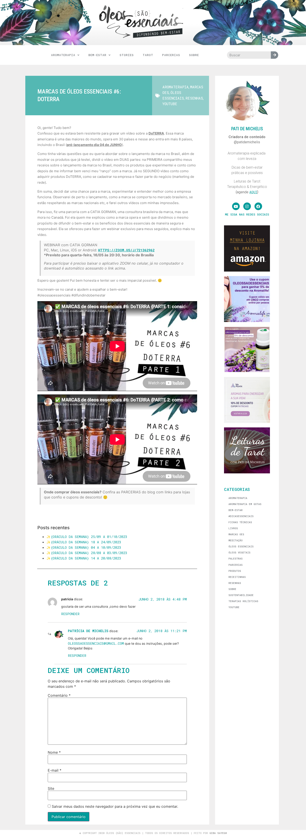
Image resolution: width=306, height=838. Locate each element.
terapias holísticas (243, 601)
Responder (70, 614)
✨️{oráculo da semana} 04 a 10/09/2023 (83, 547)
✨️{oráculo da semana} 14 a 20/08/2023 (83, 558)
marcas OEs (236, 534)
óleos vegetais (239, 552)
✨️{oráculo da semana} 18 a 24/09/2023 (83, 542)
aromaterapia (63, 55)
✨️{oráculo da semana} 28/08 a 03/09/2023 (86, 553)
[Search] (274, 55)
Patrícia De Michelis (88, 631)
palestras (235, 558)
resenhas (194, 98)
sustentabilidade (241, 595)
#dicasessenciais (241, 516)
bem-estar (97, 55)
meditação (235, 540)
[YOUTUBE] (236, 206)
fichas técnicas (240, 522)
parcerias (171, 55)
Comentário (59, 695)
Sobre (194, 55)
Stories (127, 55)
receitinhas (237, 577)
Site (51, 788)
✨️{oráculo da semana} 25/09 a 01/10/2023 (86, 536)
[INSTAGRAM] (247, 206)
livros (233, 528)
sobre (232, 589)
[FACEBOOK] (258, 206)
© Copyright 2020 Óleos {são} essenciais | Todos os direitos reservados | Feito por (153, 833)
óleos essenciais (241, 546)
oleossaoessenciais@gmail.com (96, 643)
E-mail (54, 770)
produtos (234, 570)
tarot (148, 55)
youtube (169, 103)
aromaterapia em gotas (244, 504)
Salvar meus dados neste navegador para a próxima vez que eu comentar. (115, 806)
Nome (54, 752)
